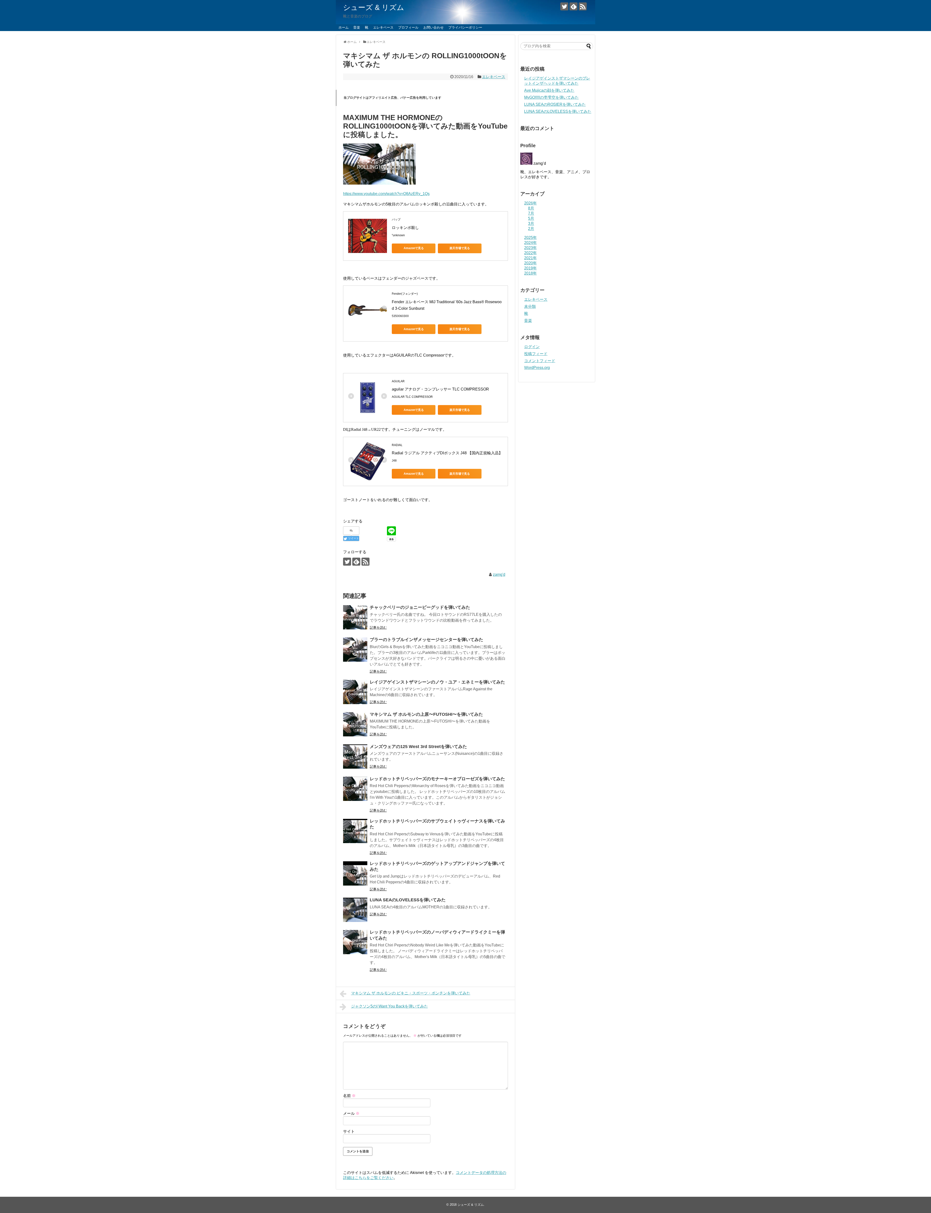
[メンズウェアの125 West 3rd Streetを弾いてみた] (355, 756)
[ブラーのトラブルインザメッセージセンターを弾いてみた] (355, 649)
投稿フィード (535, 354)
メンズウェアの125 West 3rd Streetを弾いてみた (418, 746)
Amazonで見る (414, 248)
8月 (531, 208)
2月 (531, 229)
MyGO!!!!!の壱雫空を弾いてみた (551, 97)
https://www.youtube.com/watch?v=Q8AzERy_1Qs (386, 194)
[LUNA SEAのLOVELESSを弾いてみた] (355, 910)
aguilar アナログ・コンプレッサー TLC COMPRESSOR (440, 389)
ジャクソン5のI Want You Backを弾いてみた (389, 1006)
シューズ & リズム (373, 7)
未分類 (530, 306)
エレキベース (383, 27)
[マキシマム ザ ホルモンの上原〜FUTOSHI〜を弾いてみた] (355, 724)
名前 (349, 1096)
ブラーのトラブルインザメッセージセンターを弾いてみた (426, 639)
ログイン (532, 347)
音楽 (356, 27)
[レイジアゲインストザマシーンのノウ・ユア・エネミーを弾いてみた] (355, 692)
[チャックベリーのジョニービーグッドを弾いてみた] (355, 617)
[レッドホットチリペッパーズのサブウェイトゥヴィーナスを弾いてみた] (355, 831)
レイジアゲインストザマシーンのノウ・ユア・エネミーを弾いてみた (437, 682)
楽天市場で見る (459, 248)
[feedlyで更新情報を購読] (574, 6)
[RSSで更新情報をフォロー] (583, 6)
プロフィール (408, 27)
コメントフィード (539, 361)
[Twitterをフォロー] (564, 6)
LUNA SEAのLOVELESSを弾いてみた (408, 899)
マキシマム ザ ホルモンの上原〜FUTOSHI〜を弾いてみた (426, 714)
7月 (531, 213)
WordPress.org (537, 368)
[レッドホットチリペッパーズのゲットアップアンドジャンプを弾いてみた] (355, 873)
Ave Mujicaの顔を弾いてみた (549, 90)
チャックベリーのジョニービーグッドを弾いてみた (420, 607)
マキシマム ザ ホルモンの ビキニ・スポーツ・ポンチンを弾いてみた (410, 993)
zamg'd (499, 574)
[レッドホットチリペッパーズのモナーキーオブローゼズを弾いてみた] (355, 789)
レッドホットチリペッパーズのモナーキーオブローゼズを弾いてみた (437, 778)
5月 (531, 218)
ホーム (343, 27)
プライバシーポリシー (465, 27)
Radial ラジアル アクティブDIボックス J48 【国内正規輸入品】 (447, 453)
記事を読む (378, 627)
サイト (349, 1131)
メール (351, 1113)
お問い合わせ (433, 27)
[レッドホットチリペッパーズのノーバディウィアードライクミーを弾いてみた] (355, 942)
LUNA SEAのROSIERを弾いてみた (555, 104)
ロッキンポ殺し (405, 228)
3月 (531, 223)
